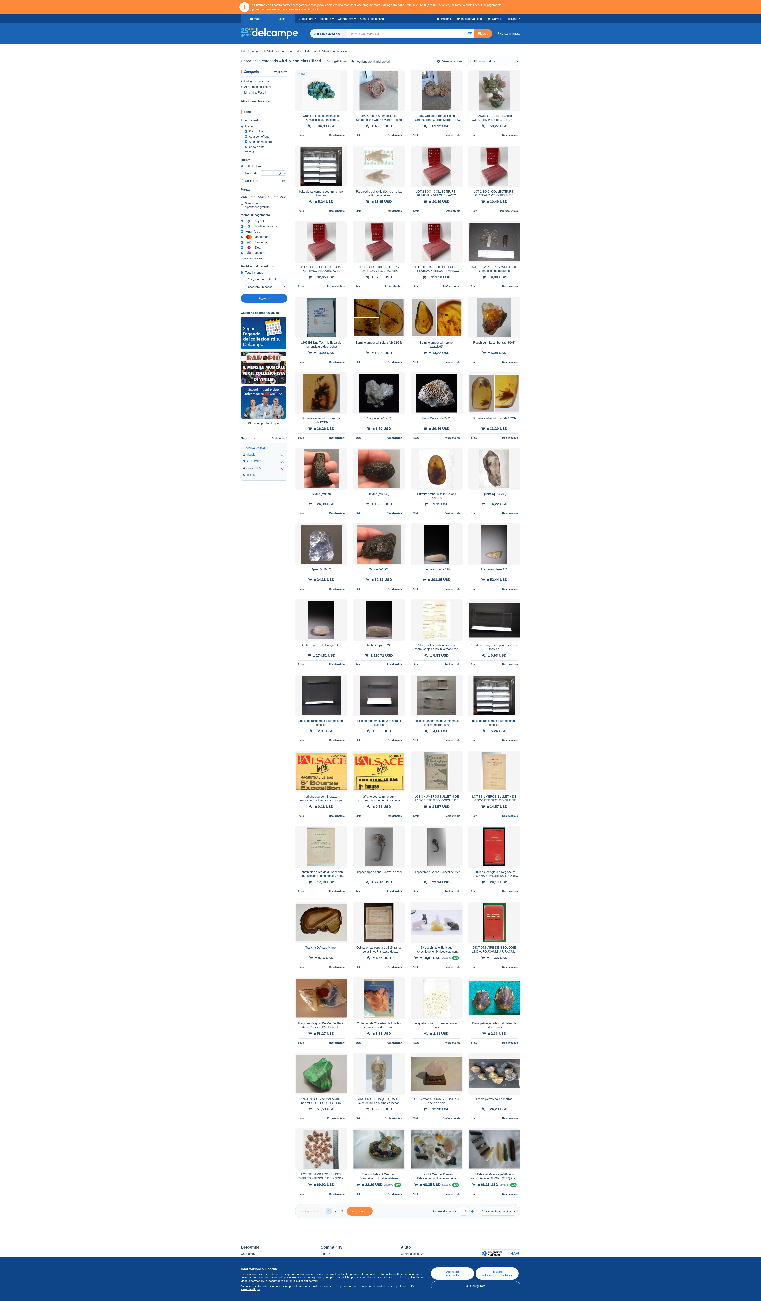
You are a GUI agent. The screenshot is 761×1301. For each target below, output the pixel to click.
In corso (250, 126)
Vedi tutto (280, 72)
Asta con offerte (259, 136)
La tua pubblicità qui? (265, 423)
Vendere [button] (325, 18)
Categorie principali (256, 81)
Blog (324, 1253)
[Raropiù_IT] (263, 367)
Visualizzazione (452, 61)
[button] (470, 33)
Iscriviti (255, 18)
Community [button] (345, 18)
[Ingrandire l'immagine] (321, 90)
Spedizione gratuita (257, 207)
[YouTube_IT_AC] (263, 402)
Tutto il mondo (254, 272)
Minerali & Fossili (255, 92)
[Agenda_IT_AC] (263, 333)
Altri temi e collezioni (257, 86)
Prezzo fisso (257, 131)
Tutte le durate (254, 166)
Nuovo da (251, 173)
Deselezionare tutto (251, 258)
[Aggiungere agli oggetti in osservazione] (341, 75)
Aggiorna (264, 298)
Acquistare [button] (306, 18)
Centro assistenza (412, 1253)
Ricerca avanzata (508, 33)
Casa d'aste (256, 147)
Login (281, 18)
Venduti (249, 152)
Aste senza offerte (260, 141)
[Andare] (472, 1211)
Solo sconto (252, 203)
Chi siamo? (248, 1253)
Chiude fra (251, 180)
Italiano (512, 18)
